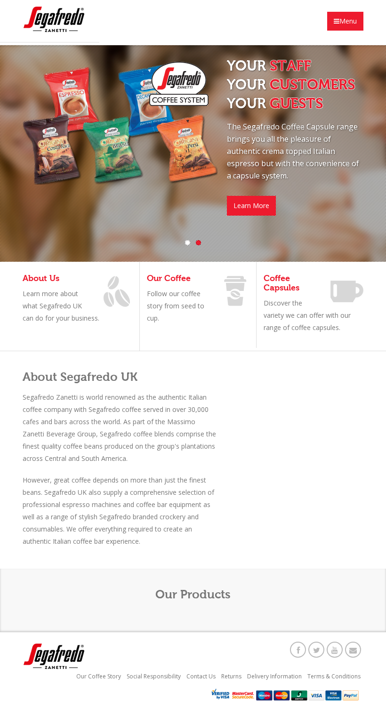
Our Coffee (169, 278)
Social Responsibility (154, 676)
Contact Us (201, 676)
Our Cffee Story (98, 676)
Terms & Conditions (334, 676)
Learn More (251, 205)
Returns (231, 676)
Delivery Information (274, 676)
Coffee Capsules (281, 283)
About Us (41, 278)
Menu (348, 20)
